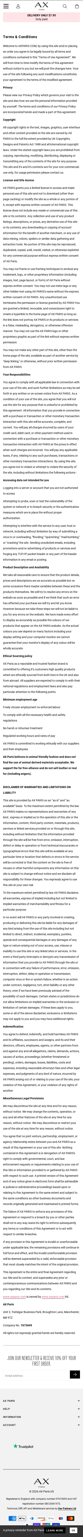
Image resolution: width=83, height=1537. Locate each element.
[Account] (18, 6)
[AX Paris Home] (41, 6)
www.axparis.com (14, 1297)
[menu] (6, 7)
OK (73, 1530)
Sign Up (75, 1374)
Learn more (54, 1530)
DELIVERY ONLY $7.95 (41, 17)
